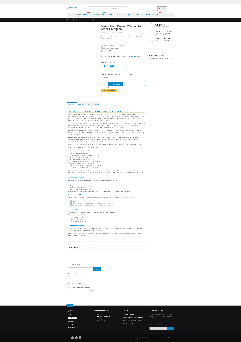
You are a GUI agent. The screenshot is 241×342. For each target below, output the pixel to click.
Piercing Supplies (114, 14)
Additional (81, 104)
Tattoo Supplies (99, 14)
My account (71, 321)
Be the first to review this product (111, 32)
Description (133, 56)
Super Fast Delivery (129, 314)
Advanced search (73, 327)
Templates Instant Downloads (131, 327)
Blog (165, 2)
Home (68, 20)
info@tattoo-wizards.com (104, 316)
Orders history (72, 324)
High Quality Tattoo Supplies (131, 324)
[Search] (126, 8)
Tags (89, 104)
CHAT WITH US (162, 8)
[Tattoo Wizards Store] (73, 8)
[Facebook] (72, 337)
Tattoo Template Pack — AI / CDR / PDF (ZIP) (116, 74)
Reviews (96, 104)
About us (70, 314)
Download (106, 77)
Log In (172, 2)
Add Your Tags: (74, 265)
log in (97, 291)
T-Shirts (128, 14)
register (103, 291)
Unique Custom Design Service (132, 321)
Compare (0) (72, 2)
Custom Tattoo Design (153, 14)
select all (170, 58)
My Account (157, 2)
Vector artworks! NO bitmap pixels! (133, 317)
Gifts (137, 14)
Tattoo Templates (83, 14)
